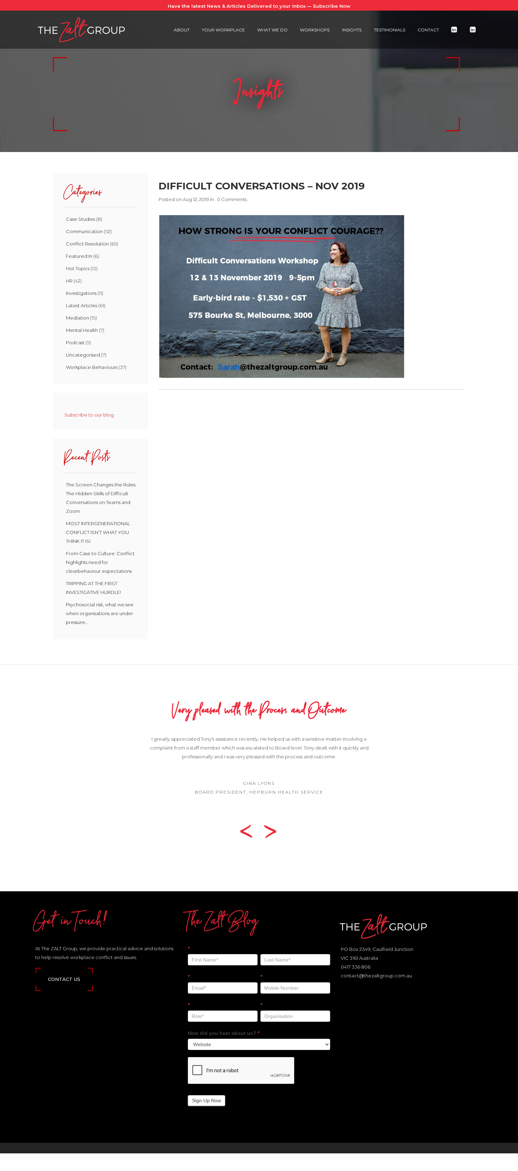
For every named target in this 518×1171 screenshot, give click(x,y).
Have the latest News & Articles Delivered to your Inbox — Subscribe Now (259, 6)
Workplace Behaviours (91, 367)
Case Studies (80, 219)
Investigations (81, 293)
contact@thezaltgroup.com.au (376, 975)
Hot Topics (78, 268)
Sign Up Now (206, 1100)
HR (69, 281)
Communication (84, 231)
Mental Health (82, 330)
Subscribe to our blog (89, 415)
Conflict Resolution (87, 244)
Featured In (79, 256)
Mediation (77, 318)
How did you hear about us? (223, 1033)
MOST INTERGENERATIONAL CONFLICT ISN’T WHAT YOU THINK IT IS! (98, 532)
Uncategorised (83, 355)
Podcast (75, 342)
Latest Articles (81, 305)
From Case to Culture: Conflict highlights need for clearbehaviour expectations (100, 562)
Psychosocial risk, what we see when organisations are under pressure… (100, 613)
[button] (249, 831)
